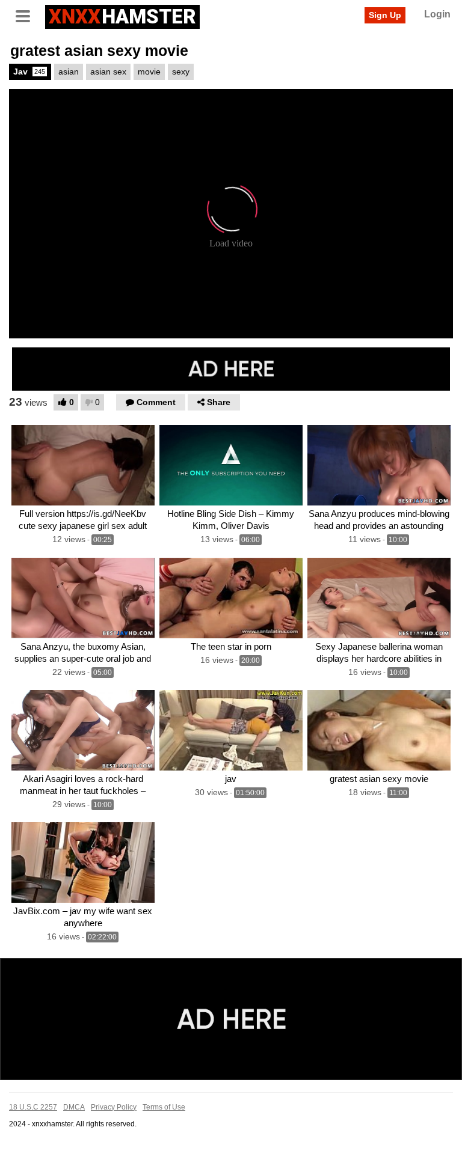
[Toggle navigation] (27, 15)
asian (68, 71)
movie (149, 71)
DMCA (74, 1107)
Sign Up (385, 15)
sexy (180, 71)
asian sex (108, 71)
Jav (29, 71)
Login (437, 14)
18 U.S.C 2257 (33, 1107)
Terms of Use (164, 1107)
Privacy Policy (114, 1107)
